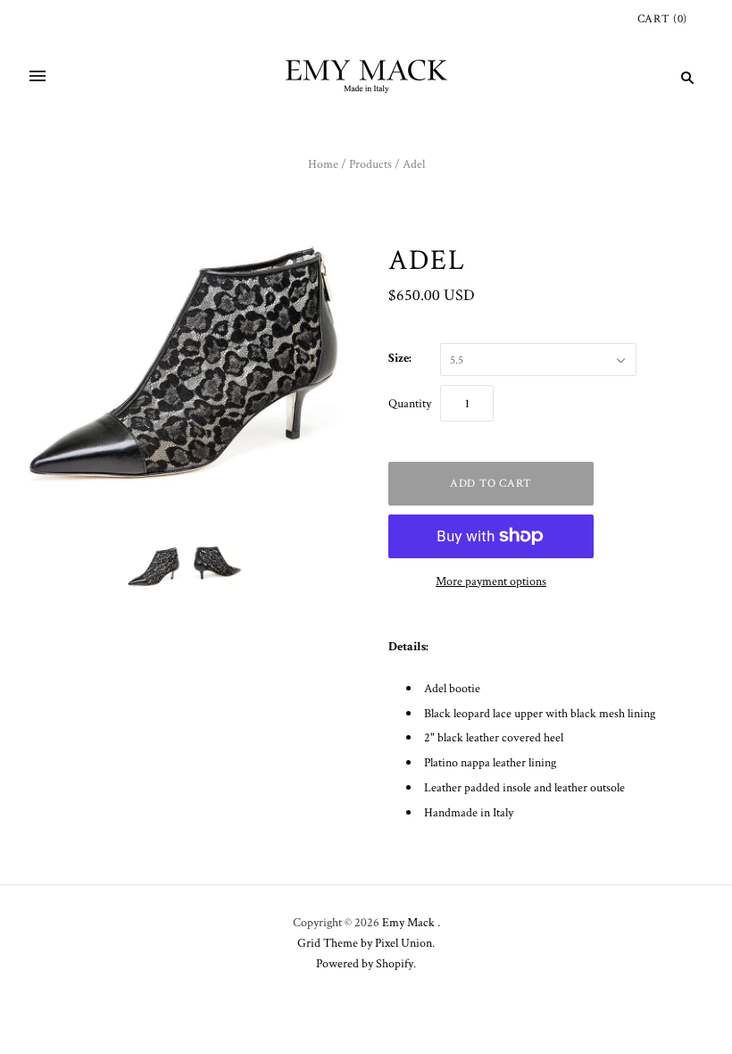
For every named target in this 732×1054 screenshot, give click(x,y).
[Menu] (37, 77)
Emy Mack (409, 922)
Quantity (409, 403)
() (662, 18)
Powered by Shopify (364, 963)
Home (323, 163)
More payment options (491, 581)
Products (370, 163)
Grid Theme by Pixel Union (364, 942)
